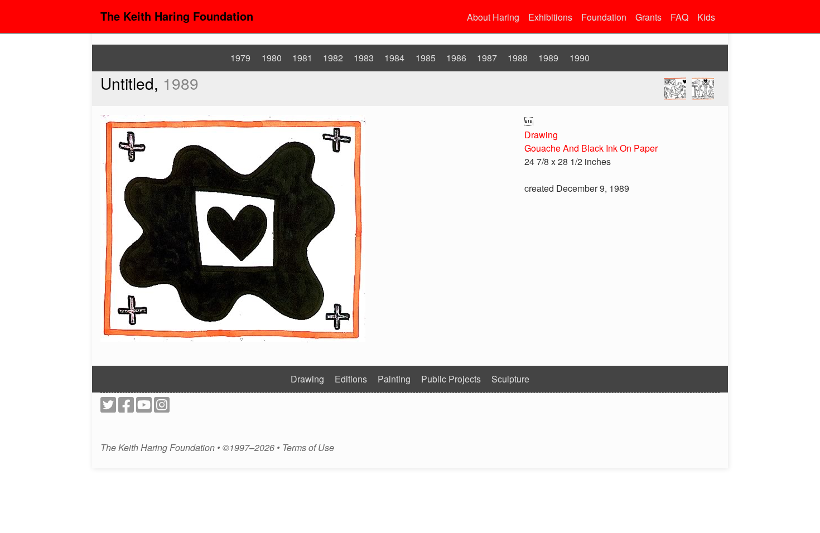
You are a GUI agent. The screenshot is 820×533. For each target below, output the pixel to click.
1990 (580, 57)
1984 (394, 57)
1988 (518, 57)
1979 (240, 57)
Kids (706, 17)
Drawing (541, 134)
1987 (487, 57)
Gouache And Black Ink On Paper (591, 148)
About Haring (493, 17)
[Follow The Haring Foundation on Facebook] (126, 407)
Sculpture (510, 378)
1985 (426, 57)
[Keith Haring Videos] (144, 407)
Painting (394, 378)
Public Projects (451, 378)
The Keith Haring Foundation (176, 16)
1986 (456, 57)
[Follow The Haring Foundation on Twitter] (108, 407)
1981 (302, 57)
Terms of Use (308, 447)
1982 (333, 57)
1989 (548, 57)
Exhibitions (550, 17)
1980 (272, 57)
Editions (351, 378)
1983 (364, 57)
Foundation (603, 17)
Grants (648, 17)
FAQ (679, 17)
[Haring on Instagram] (162, 407)
